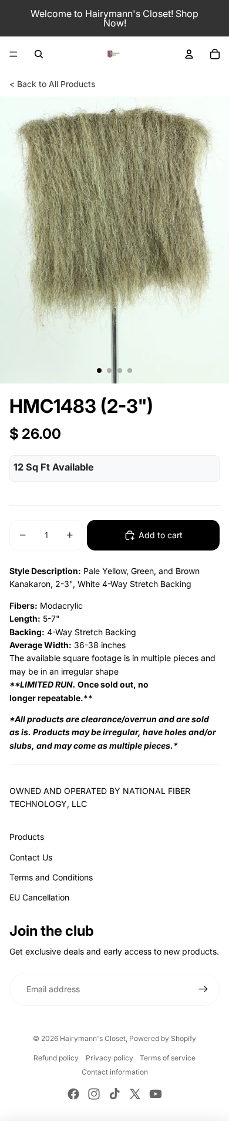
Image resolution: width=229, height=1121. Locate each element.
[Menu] (13, 54)
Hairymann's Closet (93, 1038)
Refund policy (56, 1057)
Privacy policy (109, 1057)
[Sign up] (203, 989)
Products (26, 837)
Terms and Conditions (51, 877)
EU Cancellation (39, 897)
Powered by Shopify (162, 1038)
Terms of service (168, 1057)
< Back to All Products (52, 84)
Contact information (115, 1071)
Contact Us (30, 857)
